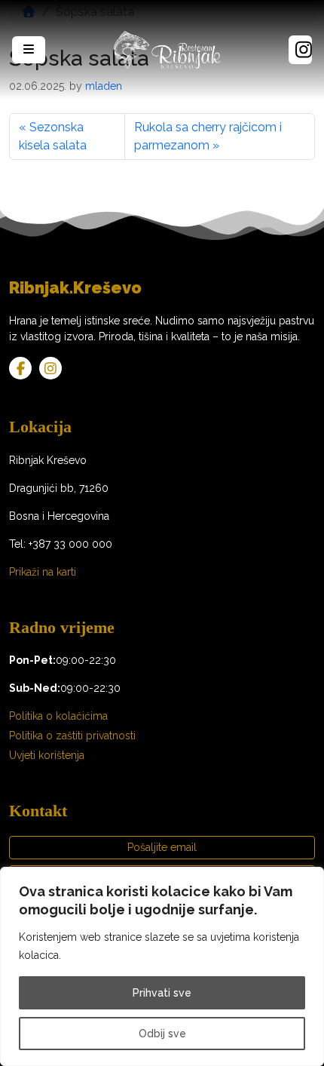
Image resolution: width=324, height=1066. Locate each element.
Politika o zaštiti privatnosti (72, 736)
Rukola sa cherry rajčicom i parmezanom (208, 136)
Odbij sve (162, 1034)
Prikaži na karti (42, 572)
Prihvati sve (162, 993)
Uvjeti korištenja (46, 755)
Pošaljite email (162, 847)
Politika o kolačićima (58, 716)
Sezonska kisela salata (53, 136)
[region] (162, 966)
